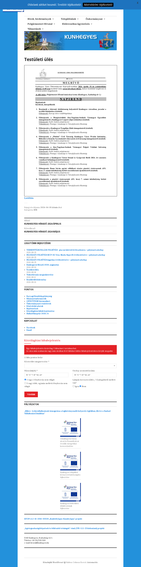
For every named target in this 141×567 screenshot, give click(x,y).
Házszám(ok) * (31, 370)
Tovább (31, 394)
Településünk (68, 18)
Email (29, 330)
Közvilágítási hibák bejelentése (40, 311)
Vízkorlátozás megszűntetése (39, 275)
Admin (55, 207)
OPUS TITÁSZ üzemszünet (38, 301)
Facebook (30, 327)
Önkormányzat (94, 18)
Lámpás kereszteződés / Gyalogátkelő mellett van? (94, 381)
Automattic (92, 562)
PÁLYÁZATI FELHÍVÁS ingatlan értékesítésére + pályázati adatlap (56, 260)
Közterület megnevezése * (36, 361)
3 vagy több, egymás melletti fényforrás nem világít (45, 385)
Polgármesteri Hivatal (40, 23)
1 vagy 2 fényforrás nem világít (40, 380)
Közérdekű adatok (34, 306)
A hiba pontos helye (33, 357)
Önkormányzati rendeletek (38, 304)
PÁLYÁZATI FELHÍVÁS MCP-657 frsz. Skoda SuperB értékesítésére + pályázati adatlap (65, 255)
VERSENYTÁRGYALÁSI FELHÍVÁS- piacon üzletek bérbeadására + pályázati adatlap (64, 250)
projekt (53, 519)
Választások (34, 28)
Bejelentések (32, 308)
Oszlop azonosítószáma (84, 370)
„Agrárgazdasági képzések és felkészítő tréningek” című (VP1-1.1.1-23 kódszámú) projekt (64, 528)
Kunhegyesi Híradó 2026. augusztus (42, 265)
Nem (83, 386)
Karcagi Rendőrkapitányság (39, 296)
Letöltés (28, 198)
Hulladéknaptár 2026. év (37, 313)
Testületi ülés (32, 270)
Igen (76, 386)
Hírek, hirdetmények (39, 18)
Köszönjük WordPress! (53, 562)
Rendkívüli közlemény (36, 280)
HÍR (35, 210)
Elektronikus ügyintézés (76, 23)
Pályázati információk (36, 299)
